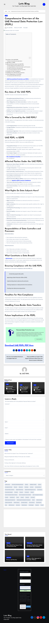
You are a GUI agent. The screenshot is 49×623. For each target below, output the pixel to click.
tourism (37, 505)
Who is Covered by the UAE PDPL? (15, 61)
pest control (31, 502)
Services (18, 505)
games (32, 492)
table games (24, 505)
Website (6, 433)
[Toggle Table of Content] (29, 58)
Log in (5, 569)
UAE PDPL (10, 27)
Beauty (15, 487)
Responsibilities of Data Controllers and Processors (19, 66)
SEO (28, 556)
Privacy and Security (9, 459)
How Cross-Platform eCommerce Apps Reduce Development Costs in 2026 (22, 466)
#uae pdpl (25, 27)
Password (24, 584)
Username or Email (25, 571)
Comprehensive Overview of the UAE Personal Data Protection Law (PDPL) (24, 22)
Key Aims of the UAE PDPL (12, 59)
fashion (16, 492)
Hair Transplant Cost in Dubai (25, 494)
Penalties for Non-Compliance (13, 71)
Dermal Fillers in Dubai (9, 489)
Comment (7, 404)
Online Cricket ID (8, 502)
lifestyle (32, 497)
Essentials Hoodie (8, 492)
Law (6, 15)
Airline (39, 484)
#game (26, 484)
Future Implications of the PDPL (14, 74)
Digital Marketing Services (30, 489)
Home (18, 497)
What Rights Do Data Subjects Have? (16, 65)
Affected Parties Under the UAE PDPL (15, 64)
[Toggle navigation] (5, 4)
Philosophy (29, 543)
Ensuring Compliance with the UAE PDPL (17, 69)
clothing (26, 487)
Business (21, 487)
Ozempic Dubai (24, 502)
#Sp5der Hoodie (33, 484)
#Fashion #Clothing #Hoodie (17, 484)
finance (21, 492)
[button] (24, 334)
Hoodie (22, 497)
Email (6, 427)
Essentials (40, 489)
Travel (42, 505)
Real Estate (38, 502)
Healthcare (12, 497)
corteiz (31, 487)
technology (31, 505)
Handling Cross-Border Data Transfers (15, 72)
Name (6, 422)
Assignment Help (8, 487)
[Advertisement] (18, 46)
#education (7, 484)
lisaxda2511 (24, 389)
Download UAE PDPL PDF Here (14, 75)
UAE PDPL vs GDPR (11, 62)
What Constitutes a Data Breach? (16, 68)
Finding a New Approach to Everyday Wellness (15, 463)
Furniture (27, 492)
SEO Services (11, 505)
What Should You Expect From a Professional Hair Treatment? (19, 453)
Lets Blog (24, 4)
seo (6, 505)
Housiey (27, 497)
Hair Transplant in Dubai (37, 494)
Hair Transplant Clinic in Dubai (11, 494)
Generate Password (23, 606)
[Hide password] (30, 587)
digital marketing (19, 489)
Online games (16, 502)
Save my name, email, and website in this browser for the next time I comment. (23, 439)
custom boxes (38, 487)
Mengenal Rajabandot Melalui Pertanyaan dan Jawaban (17, 456)
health (6, 497)
